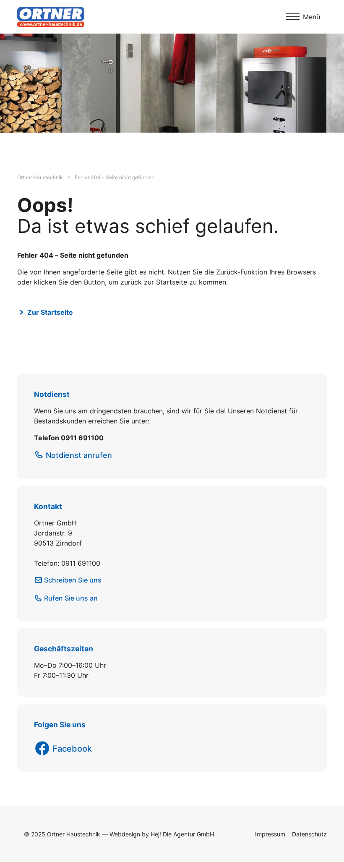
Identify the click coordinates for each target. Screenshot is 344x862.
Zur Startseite (50, 312)
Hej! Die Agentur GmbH (182, 834)
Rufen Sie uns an (71, 598)
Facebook (72, 749)
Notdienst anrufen (79, 455)
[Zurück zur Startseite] (50, 17)
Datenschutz (309, 834)
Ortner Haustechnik (40, 177)
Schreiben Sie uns (73, 580)
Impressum (270, 834)
